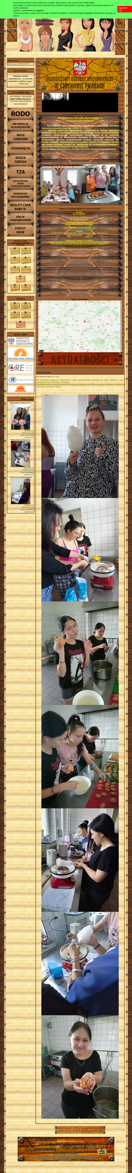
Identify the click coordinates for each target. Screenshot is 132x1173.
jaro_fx (31, 431)
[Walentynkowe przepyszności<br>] (20, 466)
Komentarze (28, 437)
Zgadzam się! (123, 9)
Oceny (23, 435)
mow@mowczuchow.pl (86, 228)
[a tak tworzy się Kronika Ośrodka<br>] (20, 503)
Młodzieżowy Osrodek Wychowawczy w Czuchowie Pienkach (66, 1147)
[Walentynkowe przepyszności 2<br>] (20, 429)
